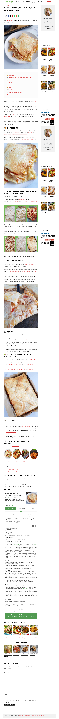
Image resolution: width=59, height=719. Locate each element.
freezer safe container (11, 432)
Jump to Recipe (35, 18)
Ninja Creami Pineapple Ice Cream (8, 655)
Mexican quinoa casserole (15, 364)
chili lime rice (30, 369)
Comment (6, 672)
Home (5, 5)
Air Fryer (23, 1)
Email (5, 694)
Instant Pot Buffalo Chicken (12, 469)
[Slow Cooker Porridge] (34, 652)
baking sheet (7, 116)
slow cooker (7, 140)
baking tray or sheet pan (31, 201)
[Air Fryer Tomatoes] (17, 652)
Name (5, 690)
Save (33, 508)
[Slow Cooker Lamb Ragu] (25, 652)
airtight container (26, 426)
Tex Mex (8, 5)
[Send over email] (19, 16)
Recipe (8, 94)
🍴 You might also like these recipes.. (15, 89)
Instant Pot (28, 1)
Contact (37, 715)
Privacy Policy (23, 715)
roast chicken (26, 339)
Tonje (11, 505)
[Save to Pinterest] (12, 16)
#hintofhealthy (31, 616)
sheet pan (9, 20)
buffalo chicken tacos (26, 271)
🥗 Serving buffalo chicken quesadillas (16, 85)
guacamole (10, 369)
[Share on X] (10, 16)
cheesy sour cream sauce (19, 369)
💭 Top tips (9, 82)
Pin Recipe (22, 508)
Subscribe (39, 1)
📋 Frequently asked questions (14, 92)
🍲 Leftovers (10, 87)
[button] (5, 503)
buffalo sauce (16, 132)
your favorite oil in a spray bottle (19, 134)
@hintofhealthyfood (19, 616)
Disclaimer (31, 715)
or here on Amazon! (29, 264)
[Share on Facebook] (8, 16)
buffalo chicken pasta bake (14, 271)
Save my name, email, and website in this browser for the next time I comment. (21, 701)
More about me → (48, 28)
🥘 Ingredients (10, 75)
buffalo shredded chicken (27, 139)
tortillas (30, 132)
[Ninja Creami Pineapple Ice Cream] (8, 652)
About (42, 715)
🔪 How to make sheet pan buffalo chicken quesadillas (19, 77)
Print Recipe (10, 508)
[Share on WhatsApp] (14, 16)
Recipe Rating (7, 668)
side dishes (32, 359)
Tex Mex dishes (15, 446)
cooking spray (7, 134)
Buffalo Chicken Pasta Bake (12, 471)
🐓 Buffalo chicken (11, 80)
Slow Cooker (34, 2)
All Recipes (17, 1)
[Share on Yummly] (16, 16)
